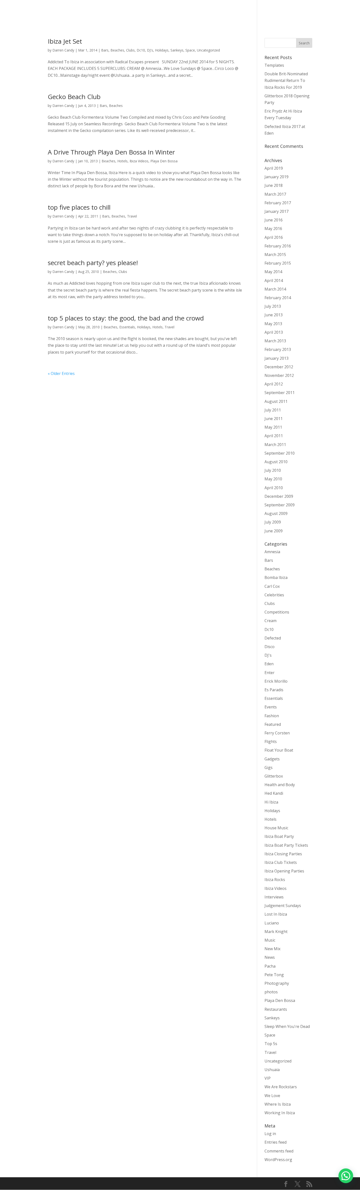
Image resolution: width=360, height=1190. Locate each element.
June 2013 (273, 315)
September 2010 (279, 453)
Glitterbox (273, 776)
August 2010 (276, 461)
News (269, 957)
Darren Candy (63, 50)
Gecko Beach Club (74, 96)
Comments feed (278, 1151)
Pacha (270, 966)
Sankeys (176, 50)
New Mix (272, 948)
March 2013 (275, 341)
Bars (104, 50)
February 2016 (277, 246)
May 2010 (273, 479)
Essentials (127, 327)
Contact (335, 12)
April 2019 (273, 168)
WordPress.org (278, 1159)
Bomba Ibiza (276, 577)
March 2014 (275, 289)
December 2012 (278, 367)
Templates (274, 65)
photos (271, 992)
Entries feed (275, 1142)
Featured (272, 724)
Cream (270, 620)
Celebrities (274, 595)
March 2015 (275, 254)
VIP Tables (243, 12)
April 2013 (273, 332)
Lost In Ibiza (275, 914)
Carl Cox (272, 586)
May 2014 (273, 271)
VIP (267, 1078)
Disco (269, 646)
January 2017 (276, 211)
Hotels (122, 161)
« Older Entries (61, 373)
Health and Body (279, 784)
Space (190, 50)
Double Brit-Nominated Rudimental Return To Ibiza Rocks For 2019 (286, 80)
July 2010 (272, 470)
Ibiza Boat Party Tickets (286, 845)
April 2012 (273, 384)
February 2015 (277, 263)
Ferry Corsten (277, 733)
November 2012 (279, 375)
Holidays (161, 50)
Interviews (274, 897)
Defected (272, 638)
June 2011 (273, 418)
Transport (203, 12)
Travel (132, 216)
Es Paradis (273, 689)
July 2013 (272, 306)
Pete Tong (274, 974)
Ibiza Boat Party (279, 836)
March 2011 (275, 444)
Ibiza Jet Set (65, 41)
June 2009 (273, 531)
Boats (223, 12)
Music (269, 940)
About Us (314, 12)
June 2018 (273, 185)
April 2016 (273, 237)
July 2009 (272, 522)
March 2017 (275, 194)
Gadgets (272, 759)
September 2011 (279, 392)
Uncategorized (208, 50)
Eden (269, 663)
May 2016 (273, 228)
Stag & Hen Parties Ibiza (279, 12)
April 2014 (273, 280)
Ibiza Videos (139, 161)
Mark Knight (276, 931)
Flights (270, 741)
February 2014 (277, 297)
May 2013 (273, 323)
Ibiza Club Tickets (280, 862)
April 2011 (273, 435)
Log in (270, 1133)
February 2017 (277, 202)
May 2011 (273, 427)
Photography (276, 983)
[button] (345, 1175)
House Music (276, 828)
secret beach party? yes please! (93, 262)
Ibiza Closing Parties (283, 854)
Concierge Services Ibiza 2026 (163, 12)
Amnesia (272, 551)
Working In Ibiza (279, 1112)
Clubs (130, 50)
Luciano (271, 923)
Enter (269, 672)
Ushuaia (272, 1069)
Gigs (268, 767)
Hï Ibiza (271, 802)
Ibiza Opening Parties (284, 871)
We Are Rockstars (280, 1086)
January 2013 (276, 358)
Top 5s (270, 1043)
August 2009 (276, 513)
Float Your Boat (278, 750)
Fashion (271, 715)
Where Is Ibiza (277, 1104)
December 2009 (278, 496)
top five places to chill (79, 207)
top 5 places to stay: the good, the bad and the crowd (126, 318)
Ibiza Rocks (274, 879)
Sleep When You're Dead (287, 1026)
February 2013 (277, 349)
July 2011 (272, 410)
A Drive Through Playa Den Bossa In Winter (111, 152)
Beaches (117, 50)
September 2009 (279, 505)
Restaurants (275, 1009)
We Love (272, 1095)
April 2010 (273, 487)
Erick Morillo (276, 681)
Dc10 (141, 50)
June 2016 (273, 220)
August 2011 (276, 401)
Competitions (276, 612)
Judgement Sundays (282, 905)
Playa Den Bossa (164, 161)
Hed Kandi (273, 793)
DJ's (150, 50)
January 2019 (276, 176)
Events (270, 707)
